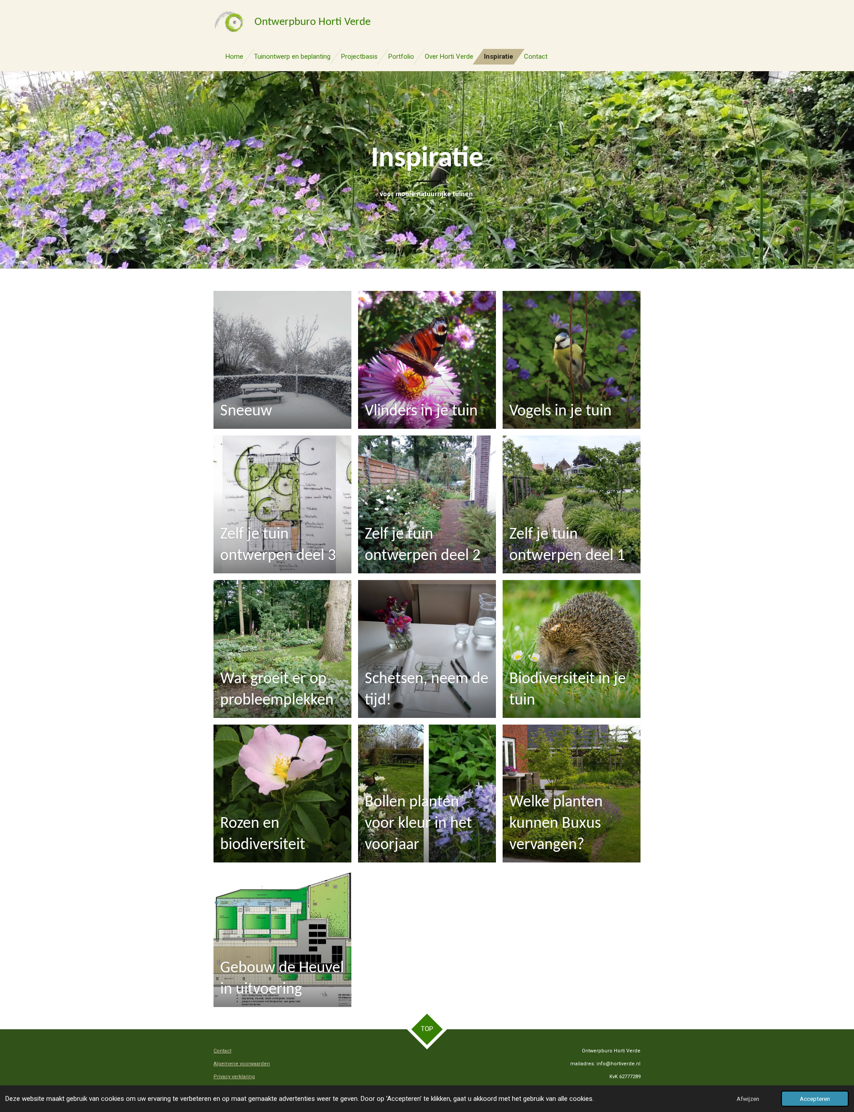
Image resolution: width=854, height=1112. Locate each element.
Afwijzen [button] (748, 1098)
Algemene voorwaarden (242, 1064)
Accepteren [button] (815, 1098)
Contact (222, 1051)
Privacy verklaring (234, 1077)
